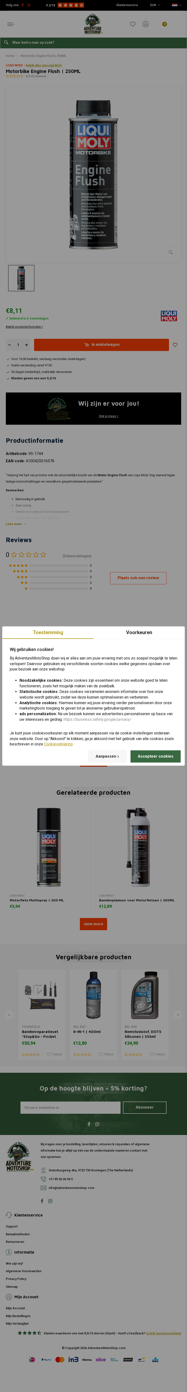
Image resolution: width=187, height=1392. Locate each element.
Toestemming (48, 632)
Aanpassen (106, 756)
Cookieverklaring (58, 744)
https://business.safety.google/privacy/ (97, 719)
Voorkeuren (139, 632)
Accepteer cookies (155, 756)
